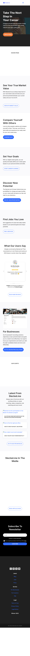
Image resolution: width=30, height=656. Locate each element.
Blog (15, 576)
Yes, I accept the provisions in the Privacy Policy (16, 540)
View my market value (11, 105)
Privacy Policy (15, 606)
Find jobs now (8, 231)
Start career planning (11, 168)
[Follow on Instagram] (13, 569)
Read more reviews (15, 294)
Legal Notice (15, 609)
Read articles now (15, 508)
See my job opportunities (12, 200)
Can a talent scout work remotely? (14, 435)
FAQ (15, 596)
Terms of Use (15, 603)
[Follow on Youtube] (19, 569)
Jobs (15, 579)
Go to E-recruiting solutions (13, 349)
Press (15, 582)
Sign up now (8, 34)
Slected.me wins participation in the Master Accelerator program (14, 417)
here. (25, 540)
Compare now (8, 137)
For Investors (15, 593)
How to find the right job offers (13, 426)
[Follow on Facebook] (11, 569)
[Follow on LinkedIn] (16, 569)
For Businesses (15, 589)
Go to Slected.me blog (15, 443)
